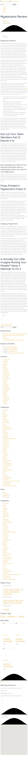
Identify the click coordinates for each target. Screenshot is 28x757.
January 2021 (5, 386)
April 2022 (5, 367)
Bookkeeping (6, 425)
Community (5, 432)
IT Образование (6, 446)
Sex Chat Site (6, 338)
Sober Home (6, 466)
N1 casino (5, 451)
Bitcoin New (6, 421)
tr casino (5, 474)
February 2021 (6, 384)
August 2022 (5, 361)
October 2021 (6, 376)
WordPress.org (6, 497)
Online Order (16, 616)
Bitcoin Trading (6, 422)
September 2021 (6, 378)
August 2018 (5, 400)
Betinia (4, 418)
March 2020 (5, 395)
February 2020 (6, 397)
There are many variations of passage (16, 352)
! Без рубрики (6, 410)
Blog (4, 424)
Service (22, 616)
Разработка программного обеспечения (11, 481)
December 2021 (6, 373)
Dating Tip (5, 435)
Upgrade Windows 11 (7, 477)
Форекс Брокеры (6, 482)
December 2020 (6, 387)
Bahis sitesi (5, 414)
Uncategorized (6, 21)
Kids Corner (5, 448)
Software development (7, 470)
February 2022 (6, 370)
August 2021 (5, 380)
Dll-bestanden (6, 436)
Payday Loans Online (7, 465)
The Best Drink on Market (12, 346)
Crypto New (5, 433)
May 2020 (5, 394)
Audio (3, 616)
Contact (6, 616)
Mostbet (5, 449)
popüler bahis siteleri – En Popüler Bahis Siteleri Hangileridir (15, 333)
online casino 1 (6, 454)
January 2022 (5, 372)
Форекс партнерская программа (10, 485)
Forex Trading (6, 443)
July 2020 (5, 392)
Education (5, 440)
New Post (5, 452)
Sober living (5, 468)
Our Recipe (5, 455)
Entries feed (5, 493)
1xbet (4, 411)
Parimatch (5, 459)
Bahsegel (5, 416)
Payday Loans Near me (7, 463)
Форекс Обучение (7, 484)
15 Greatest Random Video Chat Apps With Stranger (14, 340)
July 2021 (5, 381)
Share (4, 315)
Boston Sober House (7, 429)
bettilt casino (6, 419)
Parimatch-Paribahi (7, 460)
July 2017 (5, 402)
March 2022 (5, 369)
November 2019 (6, 398)
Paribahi (5, 457)
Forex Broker (6, 441)
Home (4, 20)
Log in (4, 492)
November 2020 (6, 389)
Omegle (4, 336)
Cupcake (11, 616)
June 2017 (5, 403)
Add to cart (5, 635)
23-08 (4, 413)
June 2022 (5, 364)
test (4, 473)
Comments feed (6, 495)
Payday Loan (6, 462)
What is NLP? (5, 479)
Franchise (5, 444)
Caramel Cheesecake (13, 349)
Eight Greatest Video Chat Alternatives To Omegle (13, 335)
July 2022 (5, 362)
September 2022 (6, 359)
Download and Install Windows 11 (10, 438)
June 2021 (5, 383)
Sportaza (5, 471)
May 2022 (5, 365)
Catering (5, 430)
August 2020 (5, 391)
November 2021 (6, 375)
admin (4, 35)
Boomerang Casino (7, 427)
